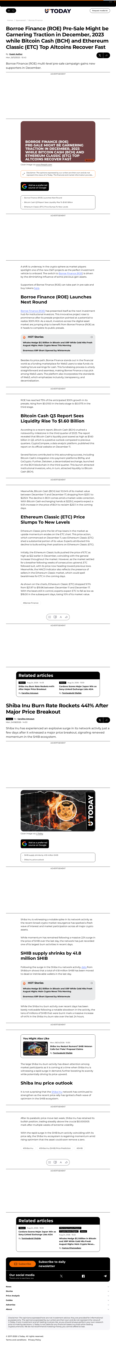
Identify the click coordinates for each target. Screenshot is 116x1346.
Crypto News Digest (68, 1231)
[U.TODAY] (58, 10)
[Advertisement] (58, 95)
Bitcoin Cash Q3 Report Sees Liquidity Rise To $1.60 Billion (48, 202)
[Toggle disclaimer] (23, 174)
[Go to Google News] (35, 186)
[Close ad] (115, 2)
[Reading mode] (55, 617)
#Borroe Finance (30, 603)
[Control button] (106, 55)
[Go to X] (61, 1276)
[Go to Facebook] (83, 1276)
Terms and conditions (16, 1340)
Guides (9, 1300)
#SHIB (80, 1148)
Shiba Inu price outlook (34, 860)
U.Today (39, 833)
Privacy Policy (34, 1340)
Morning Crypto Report (70, 1228)
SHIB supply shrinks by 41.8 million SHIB (41, 855)
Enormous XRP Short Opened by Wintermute (46, 350)
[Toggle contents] (49, 617)
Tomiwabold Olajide (71, 693)
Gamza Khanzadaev (71, 1248)
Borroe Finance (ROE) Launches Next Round (43, 198)
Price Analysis (13, 1295)
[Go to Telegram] (105, 1276)
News (22, 683)
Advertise (10, 1305)
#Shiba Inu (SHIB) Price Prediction (55, 1148)
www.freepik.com (44, 164)
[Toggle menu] (11, 10)
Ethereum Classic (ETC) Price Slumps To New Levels (46, 207)
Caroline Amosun (30, 693)
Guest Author (15, 54)
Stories (9, 1291)
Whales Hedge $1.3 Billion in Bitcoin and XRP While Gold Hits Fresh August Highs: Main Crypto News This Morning (57, 344)
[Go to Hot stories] (91, 337)
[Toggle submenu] (108, 1286)
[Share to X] (99, 55)
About (9, 1309)
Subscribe (25, 1263)
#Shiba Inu (28, 1148)
